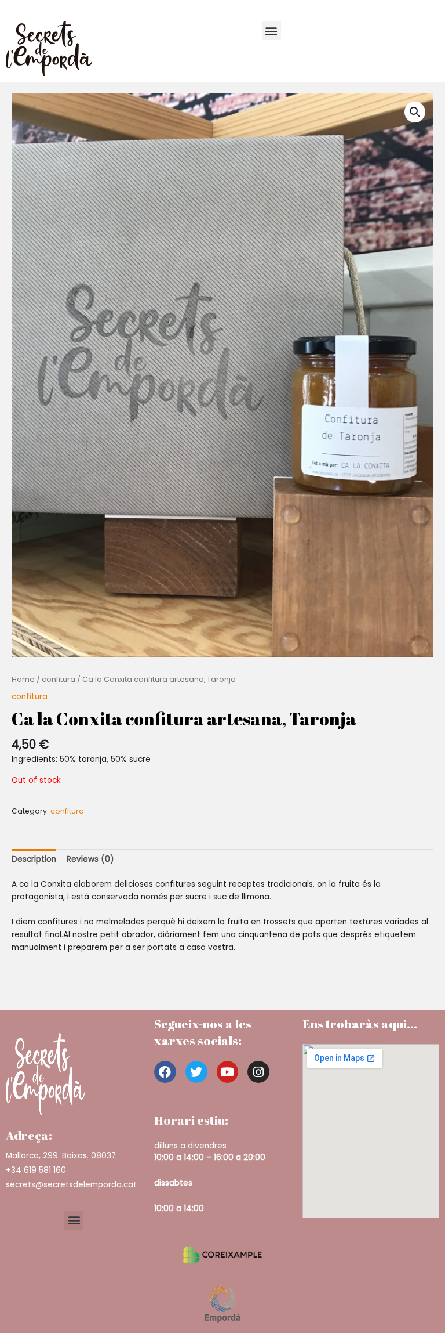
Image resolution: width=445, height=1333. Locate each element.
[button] (271, 30)
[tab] (34, 859)
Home (23, 679)
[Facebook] (165, 1072)
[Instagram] (258, 1072)
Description (34, 859)
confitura (58, 679)
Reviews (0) (90, 859)
